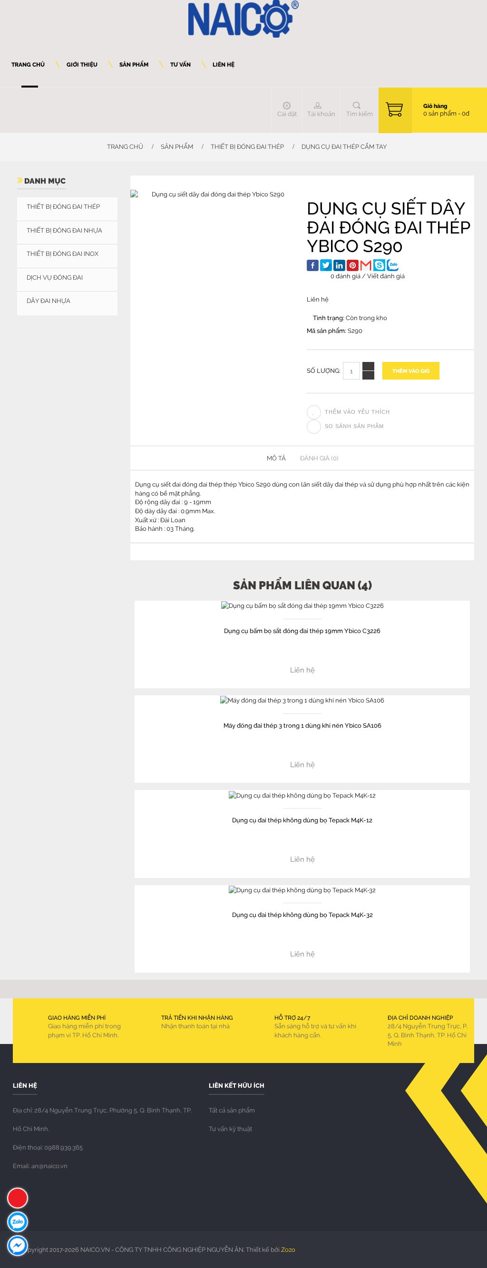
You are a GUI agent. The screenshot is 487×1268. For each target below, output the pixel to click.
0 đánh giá (345, 276)
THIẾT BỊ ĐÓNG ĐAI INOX (62, 253)
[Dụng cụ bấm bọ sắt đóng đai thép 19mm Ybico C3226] (302, 605)
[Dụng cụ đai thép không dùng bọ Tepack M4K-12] (302, 794)
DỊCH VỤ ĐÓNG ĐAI (55, 277)
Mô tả (276, 458)
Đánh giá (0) (319, 458)
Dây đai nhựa (48, 300)
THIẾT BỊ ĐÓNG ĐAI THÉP (247, 146)
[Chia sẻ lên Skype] (379, 265)
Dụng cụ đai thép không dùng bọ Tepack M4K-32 (302, 914)
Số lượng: (324, 370)
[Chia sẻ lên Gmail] (366, 265)
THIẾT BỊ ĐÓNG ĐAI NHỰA (64, 230)
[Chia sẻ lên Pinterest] (353, 265)
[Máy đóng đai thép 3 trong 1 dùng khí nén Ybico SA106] (302, 699)
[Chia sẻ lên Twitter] (326, 265)
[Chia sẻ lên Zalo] (393, 265)
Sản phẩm (177, 146)
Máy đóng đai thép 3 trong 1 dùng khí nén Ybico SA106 (302, 725)
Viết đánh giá (386, 276)
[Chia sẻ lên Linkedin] (339, 265)
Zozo (288, 1249)
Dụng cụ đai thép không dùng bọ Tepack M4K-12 (302, 819)
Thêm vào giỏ (410, 370)
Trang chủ (124, 146)
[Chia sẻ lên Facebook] (313, 265)
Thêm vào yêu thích (357, 412)
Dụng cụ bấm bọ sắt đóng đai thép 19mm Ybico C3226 (302, 630)
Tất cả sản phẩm (232, 1110)
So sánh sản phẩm (354, 426)
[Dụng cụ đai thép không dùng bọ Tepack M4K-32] (302, 889)
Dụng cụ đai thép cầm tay (344, 146)
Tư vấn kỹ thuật (230, 1128)
